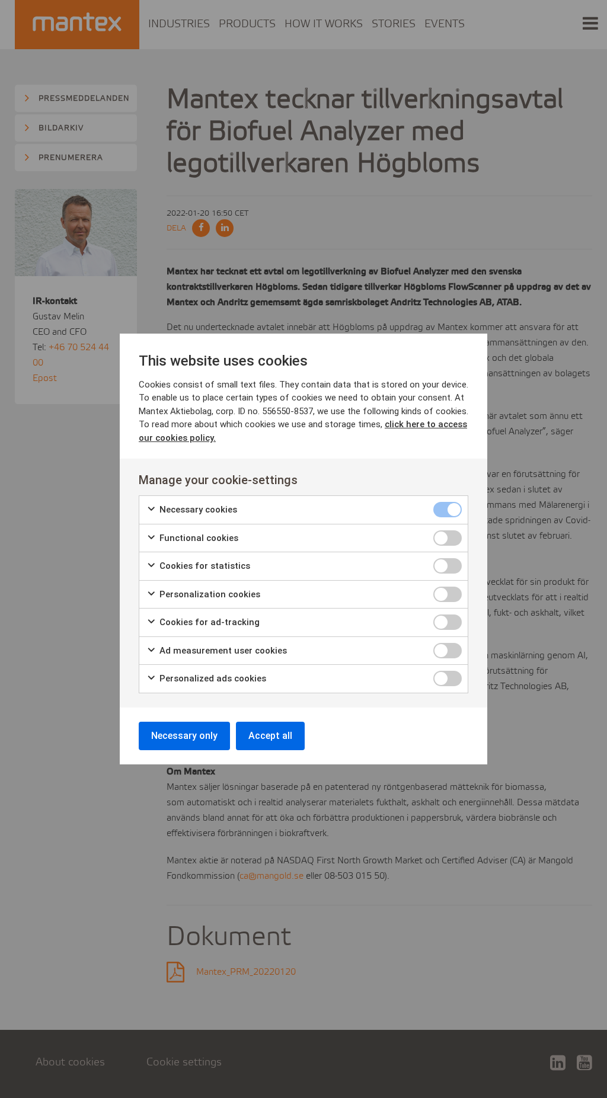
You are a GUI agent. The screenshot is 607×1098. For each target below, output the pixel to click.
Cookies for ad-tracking (208, 622)
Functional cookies (197, 538)
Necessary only (184, 735)
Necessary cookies (197, 509)
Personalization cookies (208, 594)
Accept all (270, 735)
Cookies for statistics (203, 566)
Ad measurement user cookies (222, 650)
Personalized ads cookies (211, 678)
